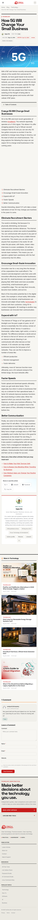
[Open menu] (3, 2)
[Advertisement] (19, 168)
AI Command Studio (7, 876)
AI (2, 899)
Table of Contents (10, 104)
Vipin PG (7, 34)
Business (4, 903)
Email (3, 751)
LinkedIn (28, 536)
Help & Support (6, 857)
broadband (11, 122)
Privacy (3, 912)
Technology (6, 16)
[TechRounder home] (7, 827)
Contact (4, 854)
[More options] (35, 2)
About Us (4, 850)
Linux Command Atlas (8, 880)
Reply (5, 719)
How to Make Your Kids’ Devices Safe (17, 463)
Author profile (11, 536)
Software (4, 896)
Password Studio (7, 873)
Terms (8, 912)
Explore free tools (9, 815)
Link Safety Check (7, 870)
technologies (30, 302)
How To (4, 893)
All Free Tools (6, 867)
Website (20, 536)
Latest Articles (6, 847)
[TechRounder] (19, 2)
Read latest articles (10, 810)
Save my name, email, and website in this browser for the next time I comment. (19, 765)
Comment (4, 728)
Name (3, 743)
